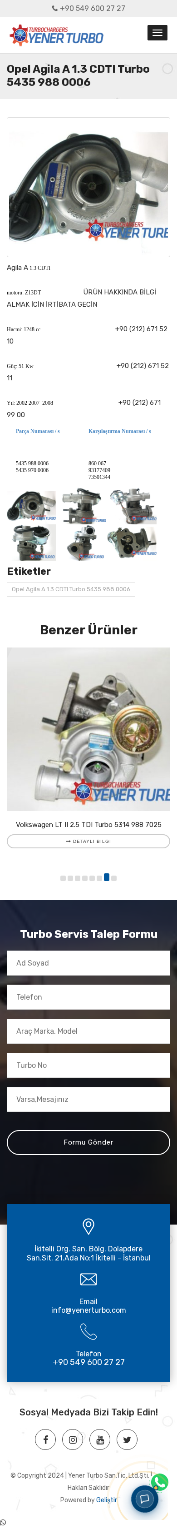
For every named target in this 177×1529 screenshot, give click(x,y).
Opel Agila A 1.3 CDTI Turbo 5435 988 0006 (71, 589)
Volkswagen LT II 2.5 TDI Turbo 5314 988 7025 (89, 825)
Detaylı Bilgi (91, 841)
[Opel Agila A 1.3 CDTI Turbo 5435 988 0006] (88, 187)
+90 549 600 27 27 (92, 8)
